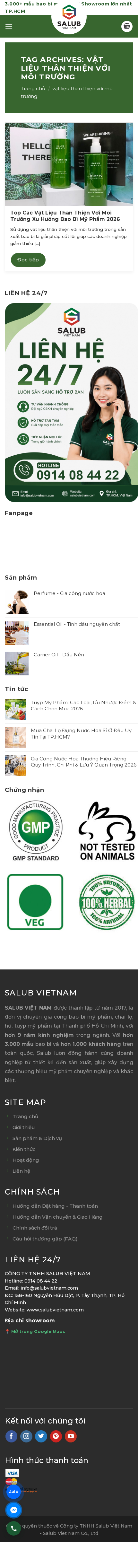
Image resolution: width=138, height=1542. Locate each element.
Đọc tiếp (28, 260)
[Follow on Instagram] (26, 1436)
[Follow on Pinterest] (56, 1436)
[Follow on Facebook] (11, 1436)
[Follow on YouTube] (71, 1436)
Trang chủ (33, 88)
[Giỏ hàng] (127, 26)
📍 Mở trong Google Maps (35, 1331)
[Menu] (9, 26)
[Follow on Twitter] (41, 1436)
